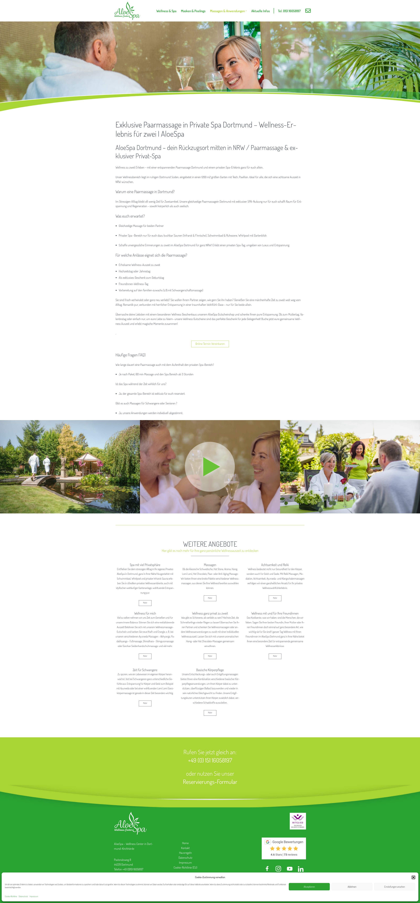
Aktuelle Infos (260, 11)
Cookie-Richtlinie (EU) (185, 867)
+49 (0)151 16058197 (133, 869)
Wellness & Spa (166, 11)
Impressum (34, 896)
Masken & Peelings (193, 11)
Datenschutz (23, 896)
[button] (413, 877)
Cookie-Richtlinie (11, 896)
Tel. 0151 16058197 (289, 11)
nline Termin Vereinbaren (210, 343)
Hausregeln (185, 852)
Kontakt (185, 848)
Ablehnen (352, 886)
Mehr (145, 602)
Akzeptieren (309, 886)
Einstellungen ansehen (394, 886)
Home (185, 843)
